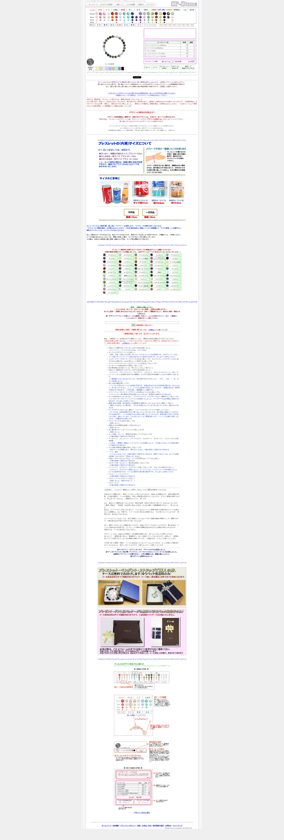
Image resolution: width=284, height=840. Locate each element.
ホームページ (106, 826)
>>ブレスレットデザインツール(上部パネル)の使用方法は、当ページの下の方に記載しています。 (142, 93)
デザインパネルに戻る (142, 812)
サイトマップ (177, 826)
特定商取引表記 (158, 826)
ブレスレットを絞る (164, 67)
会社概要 (115, 826)
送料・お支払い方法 (144, 826)
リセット (147, 67)
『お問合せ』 (151, 329)
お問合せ (168, 826)
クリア (155, 67)
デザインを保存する (175, 67)
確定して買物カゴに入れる (188, 67)
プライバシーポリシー (128, 826)
